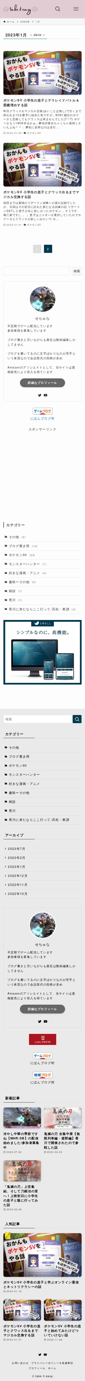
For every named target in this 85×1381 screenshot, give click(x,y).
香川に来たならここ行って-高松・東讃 (42, 609)
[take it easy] (21, 9)
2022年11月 (18, 884)
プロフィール (37, 1368)
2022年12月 (18, 876)
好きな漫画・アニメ (28, 573)
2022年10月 (18, 893)
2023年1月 (16, 867)
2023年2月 (16, 858)
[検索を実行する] (77, 719)
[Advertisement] (42, 474)
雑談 (15, 591)
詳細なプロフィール (42, 383)
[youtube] (45, 395)
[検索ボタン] (58, 9)
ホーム (52, 1368)
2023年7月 (16, 849)
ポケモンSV (22, 555)
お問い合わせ (20, 1363)
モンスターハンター (28, 564)
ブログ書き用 (23, 546)
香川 (15, 600)
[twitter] (39, 395)
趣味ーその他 (22, 582)
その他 (17, 537)
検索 (77, 271)
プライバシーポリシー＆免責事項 (52, 1363)
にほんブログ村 (42, 418)
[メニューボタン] (76, 9)
